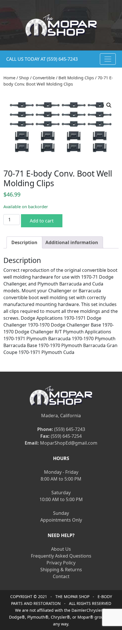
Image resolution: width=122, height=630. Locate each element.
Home (9, 77)
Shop (24, 77)
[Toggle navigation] (108, 59)
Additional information (71, 242)
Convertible (44, 77)
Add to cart (42, 221)
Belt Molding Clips (76, 77)
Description (24, 242)
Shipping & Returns (61, 569)
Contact (61, 576)
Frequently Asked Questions (61, 556)
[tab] (24, 242)
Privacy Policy (61, 563)
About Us (61, 549)
